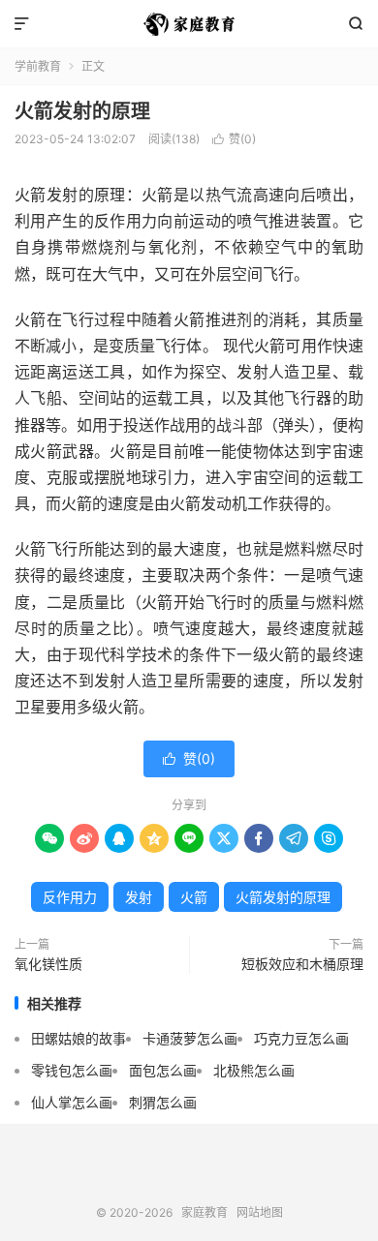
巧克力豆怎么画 (301, 1038)
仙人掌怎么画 (71, 1102)
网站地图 (259, 1212)
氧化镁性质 (48, 963)
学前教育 (38, 66)
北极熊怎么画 (254, 1070)
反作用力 (70, 897)
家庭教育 (189, 24)
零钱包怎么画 (71, 1070)
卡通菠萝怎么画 (189, 1038)
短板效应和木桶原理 (302, 963)
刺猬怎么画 (163, 1102)
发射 (138, 897)
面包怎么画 (163, 1070)
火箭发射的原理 (82, 111)
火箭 (193, 897)
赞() (234, 139)
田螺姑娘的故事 (78, 1038)
